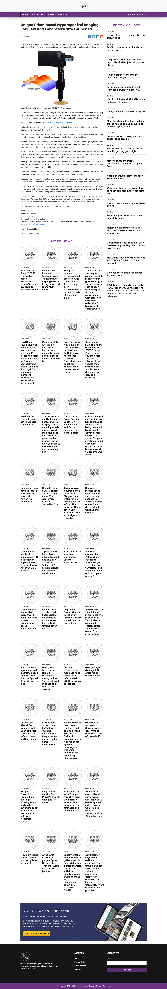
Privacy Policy (80, 962)
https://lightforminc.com (61, 123)
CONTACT (62, 15)
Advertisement (80, 966)
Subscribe (126, 970)
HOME (25, 15)
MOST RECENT (38, 15)
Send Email (30, 216)
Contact (77, 969)
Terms (77, 958)
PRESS (51, 15)
